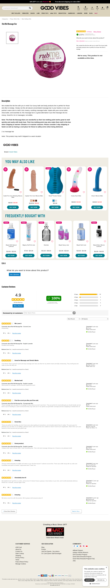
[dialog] (95, 576)
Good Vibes (13, 152)
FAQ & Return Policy (21, 562)
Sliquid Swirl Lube (81, 245)
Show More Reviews (9, 511)
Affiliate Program (78, 550)
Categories (5, 19)
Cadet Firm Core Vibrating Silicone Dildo (12, 196)
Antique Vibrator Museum (80, 552)
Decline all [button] (101, 580)
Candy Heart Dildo (76, 196)
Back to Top (75, 511)
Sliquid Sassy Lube (64, 245)
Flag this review (16, 333)
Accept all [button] (89, 580)
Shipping (18, 555)
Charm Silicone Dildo (97, 196)
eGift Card (18, 547)
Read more (94, 576)
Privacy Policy (19, 557)
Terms (17, 560)
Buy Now (13, 207)
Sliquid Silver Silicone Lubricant (99, 245)
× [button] (106, 567)
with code (40, 2)
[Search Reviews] (74, 312)
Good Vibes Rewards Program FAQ (84, 558)
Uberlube (46, 245)
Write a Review (97, 31)
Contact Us (18, 551)
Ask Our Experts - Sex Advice (50, 551)
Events (44, 549)
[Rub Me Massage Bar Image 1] (49, 60)
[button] (31, 201)
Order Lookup (19, 553)
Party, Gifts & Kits (15, 19)
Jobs (74, 561)
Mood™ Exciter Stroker (55, 196)
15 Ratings (89, 31)
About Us (18, 549)
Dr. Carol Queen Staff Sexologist (51, 553)
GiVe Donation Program (80, 554)
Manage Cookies (20, 564)
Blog (43, 547)
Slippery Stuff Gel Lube (28, 245)
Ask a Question (80, 41)
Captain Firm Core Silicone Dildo (34, 196)
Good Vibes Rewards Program (82, 556)
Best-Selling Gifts (26, 19)
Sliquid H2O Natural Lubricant (11, 245)
